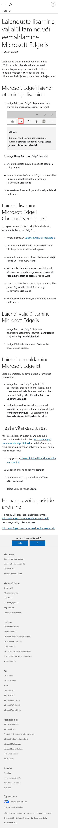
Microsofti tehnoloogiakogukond (16, 739)
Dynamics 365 (9, 690)
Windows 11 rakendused (13, 574)
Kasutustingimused (44, 813)
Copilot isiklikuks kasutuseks (14, 564)
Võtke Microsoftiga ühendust (14, 813)
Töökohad (7, 773)
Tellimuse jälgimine (11, 602)
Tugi (5, 10)
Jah (20, 543)
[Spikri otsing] (10, 4)
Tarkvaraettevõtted (11, 754)
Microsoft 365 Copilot (12, 705)
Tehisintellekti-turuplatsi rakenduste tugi (19, 734)
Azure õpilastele (10, 661)
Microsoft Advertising (12, 700)
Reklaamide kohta (22, 818)
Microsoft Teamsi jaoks (12, 710)
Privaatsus (31, 813)
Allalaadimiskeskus (11, 593)
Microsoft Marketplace (12, 744)
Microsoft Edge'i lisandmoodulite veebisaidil (25, 518)
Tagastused (8, 598)
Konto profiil (8, 588)
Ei (37, 543)
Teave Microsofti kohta (12, 778)
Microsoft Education (11, 627)
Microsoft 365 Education (13, 641)
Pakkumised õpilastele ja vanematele (18, 656)
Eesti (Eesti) (12, 796)
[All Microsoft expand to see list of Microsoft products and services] (4, 4)
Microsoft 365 (9, 569)
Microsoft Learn (9, 729)
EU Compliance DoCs (39, 818)
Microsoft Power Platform (13, 749)
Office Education (10, 646)
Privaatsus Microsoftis (12, 783)
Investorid (7, 788)
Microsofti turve (10, 680)
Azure (6, 685)
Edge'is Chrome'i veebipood (40, 237)
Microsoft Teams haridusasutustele (17, 636)
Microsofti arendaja (11, 724)
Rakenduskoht (11, 51)
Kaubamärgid (9, 818)
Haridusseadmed (10, 631)
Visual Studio (9, 759)
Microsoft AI (8, 675)
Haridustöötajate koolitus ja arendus (17, 651)
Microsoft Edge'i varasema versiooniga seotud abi (28, 528)
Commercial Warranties (12, 612)
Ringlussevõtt (9, 607)
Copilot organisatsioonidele (14, 559)
